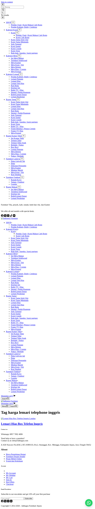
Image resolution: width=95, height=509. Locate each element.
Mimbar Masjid (17, 365)
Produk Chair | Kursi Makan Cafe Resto (26, 225)
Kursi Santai (16, 245)
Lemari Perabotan (18, 294)
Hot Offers (10, 482)
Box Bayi (14, 343)
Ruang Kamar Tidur (14, 331)
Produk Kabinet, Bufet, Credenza (24, 227)
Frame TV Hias (17, 327)
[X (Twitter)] (5, 502)
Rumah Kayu (16, 374)
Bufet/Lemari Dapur (19, 291)
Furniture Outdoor (13, 372)
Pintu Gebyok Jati (18, 356)
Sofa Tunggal (16, 243)
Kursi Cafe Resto (22, 236)
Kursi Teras (15, 249)
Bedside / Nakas (17, 340)
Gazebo (14, 378)
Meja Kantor (16, 260)
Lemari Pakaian (17, 276)
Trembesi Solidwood (19, 258)
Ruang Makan (11, 380)
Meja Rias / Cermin (18, 267)
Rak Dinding (16, 369)
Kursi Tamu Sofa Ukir (19, 238)
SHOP (8, 223)
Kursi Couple (16, 247)
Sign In (9, 480)
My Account (11, 473)
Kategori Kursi (12, 229)
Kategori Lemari (12, 271)
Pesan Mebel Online (14, 459)
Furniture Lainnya (13, 354)
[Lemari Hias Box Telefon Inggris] (18, 418)
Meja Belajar (16, 265)
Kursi (13, 231)
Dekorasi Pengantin (18, 360)
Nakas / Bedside (17, 351)
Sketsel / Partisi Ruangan (20, 289)
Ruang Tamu (11, 296)
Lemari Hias (16, 278)
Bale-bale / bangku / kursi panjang (24, 251)
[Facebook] (2, 502)
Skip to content (7, 2)
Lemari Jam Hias (17, 280)
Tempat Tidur (16, 336)
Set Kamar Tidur (17, 334)
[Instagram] (8, 502)
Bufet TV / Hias (17, 287)
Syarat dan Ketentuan (14, 461)
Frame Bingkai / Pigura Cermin (23, 325)
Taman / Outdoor (17, 376)
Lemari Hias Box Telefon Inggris (22, 423)
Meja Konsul (16, 269)
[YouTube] (11, 502)
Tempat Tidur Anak (18, 338)
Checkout (9, 484)
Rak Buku (15, 283)
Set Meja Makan (17, 256)
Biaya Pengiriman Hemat (16, 454)
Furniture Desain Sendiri (15, 457)
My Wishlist (10, 475)
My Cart (9, 478)
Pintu (13, 358)
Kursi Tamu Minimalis (19, 240)
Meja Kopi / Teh (17, 263)
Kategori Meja (11, 254)
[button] (89, 503)
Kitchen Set (15, 285)
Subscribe (28, 498)
